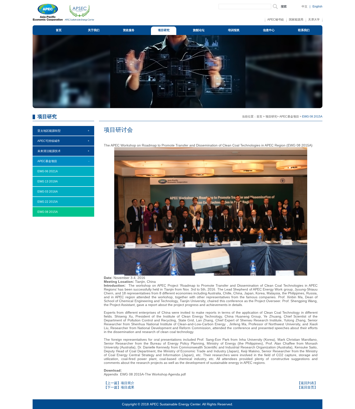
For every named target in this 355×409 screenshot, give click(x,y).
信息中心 (269, 30)
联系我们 (304, 30)
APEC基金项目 (289, 116)
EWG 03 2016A (47, 191)
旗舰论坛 (199, 30)
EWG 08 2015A (47, 212)
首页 (59, 30)
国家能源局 (296, 19)
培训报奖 (234, 30)
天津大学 (314, 19)
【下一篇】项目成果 (119, 387)
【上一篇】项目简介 (119, 383)
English (317, 6)
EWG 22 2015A (47, 201)
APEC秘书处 (275, 19)
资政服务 (129, 30)
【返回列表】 (307, 383)
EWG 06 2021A (47, 171)
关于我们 (93, 30)
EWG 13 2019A (47, 181)
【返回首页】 (307, 387)
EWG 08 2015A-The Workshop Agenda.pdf (153, 374)
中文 (304, 6)
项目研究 (164, 30)
